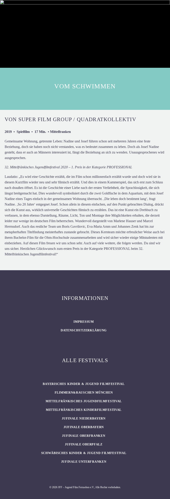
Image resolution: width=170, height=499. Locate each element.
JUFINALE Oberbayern (84, 427)
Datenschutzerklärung (84, 330)
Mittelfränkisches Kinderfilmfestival (84, 410)
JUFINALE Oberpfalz (83, 444)
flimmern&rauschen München (84, 392)
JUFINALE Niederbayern (84, 418)
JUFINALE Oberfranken (83, 435)
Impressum (83, 321)
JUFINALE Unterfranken (83, 461)
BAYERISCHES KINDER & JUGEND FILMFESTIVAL (83, 384)
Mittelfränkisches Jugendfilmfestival (84, 401)
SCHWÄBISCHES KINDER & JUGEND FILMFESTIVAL (83, 453)
